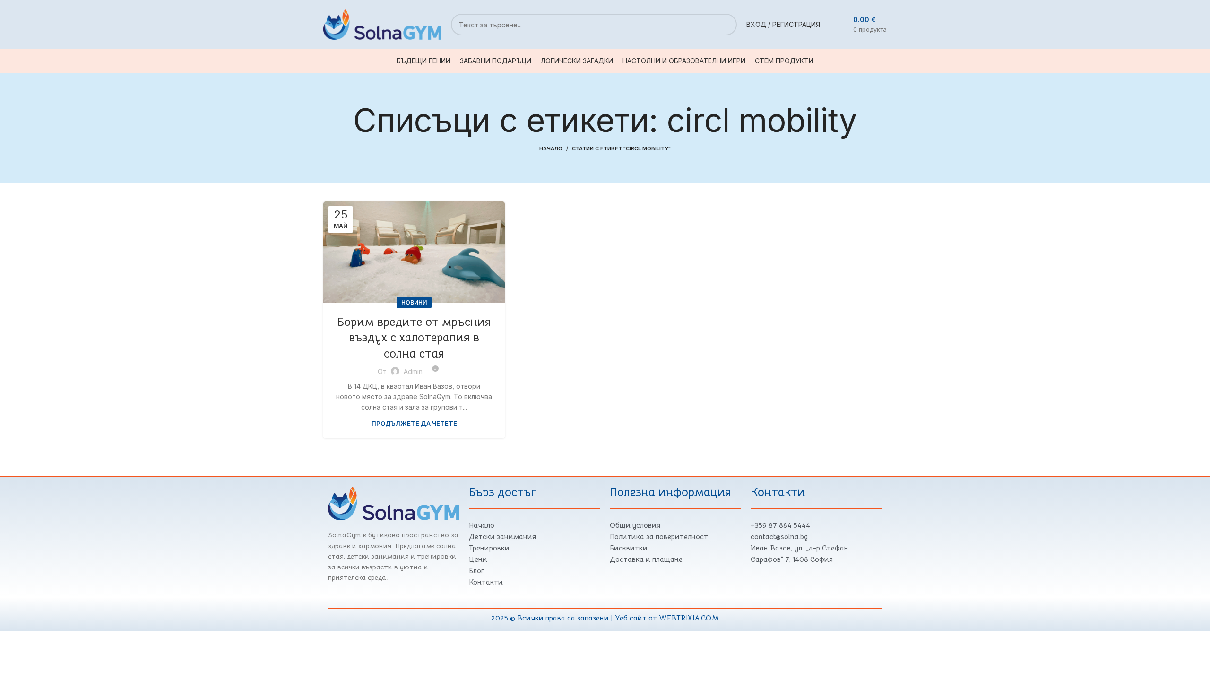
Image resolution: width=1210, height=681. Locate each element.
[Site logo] (382, 24)
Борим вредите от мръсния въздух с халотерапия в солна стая (414, 338)
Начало (550, 148)
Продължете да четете (414, 423)
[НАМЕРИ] (726, 24)
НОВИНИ (414, 302)
